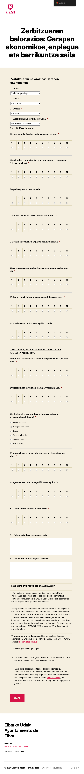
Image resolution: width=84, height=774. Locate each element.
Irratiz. (15, 431)
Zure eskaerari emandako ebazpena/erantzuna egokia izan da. (39, 269)
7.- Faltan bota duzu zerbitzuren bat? (28, 534)
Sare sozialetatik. (20, 435)
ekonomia (22, 642)
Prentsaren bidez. (20, 422)
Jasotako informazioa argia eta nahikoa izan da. (35, 241)
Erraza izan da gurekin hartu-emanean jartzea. (34, 133)
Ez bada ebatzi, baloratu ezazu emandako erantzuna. (37, 297)
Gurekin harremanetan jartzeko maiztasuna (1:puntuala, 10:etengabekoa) (38, 162)
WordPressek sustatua (52, 768)
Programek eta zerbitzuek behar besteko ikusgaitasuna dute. (37, 455)
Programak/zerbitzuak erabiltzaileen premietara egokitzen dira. (39, 360)
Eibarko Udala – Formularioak (25, 768)
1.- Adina (16, 88)
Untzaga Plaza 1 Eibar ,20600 (16, 746)
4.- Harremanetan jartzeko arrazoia (29, 118)
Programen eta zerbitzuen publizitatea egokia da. (35, 482)
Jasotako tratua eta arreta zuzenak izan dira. (33, 215)
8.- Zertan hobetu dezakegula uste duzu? (30, 558)
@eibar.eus (32, 642)
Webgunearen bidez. (21, 427)
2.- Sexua (15, 98)
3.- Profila (16, 108)
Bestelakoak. (18, 443)
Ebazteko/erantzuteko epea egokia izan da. (32, 323)
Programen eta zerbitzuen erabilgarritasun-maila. (36, 387)
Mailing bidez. (19, 439)
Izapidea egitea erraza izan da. (26, 189)
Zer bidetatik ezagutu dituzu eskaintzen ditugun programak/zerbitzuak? (34, 415)
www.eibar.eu (53, 677)
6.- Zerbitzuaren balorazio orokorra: (29, 508)
